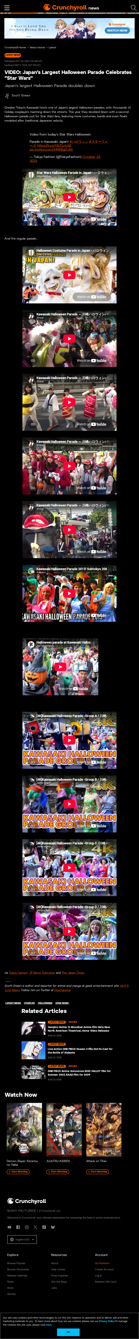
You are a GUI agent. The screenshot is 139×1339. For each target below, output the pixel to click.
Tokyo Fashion (18, 973)
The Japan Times (73, 973)
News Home (37, 47)
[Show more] (7, 8)
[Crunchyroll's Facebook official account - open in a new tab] (18, 1227)
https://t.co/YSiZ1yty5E (54, 145)
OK (68, 1332)
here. (49, 1325)
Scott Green (21, 95)
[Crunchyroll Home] (26, 1203)
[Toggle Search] (134, 8)
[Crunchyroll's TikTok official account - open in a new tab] (44, 1227)
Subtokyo (48, 973)
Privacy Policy (107, 1321)
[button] (22, 1239)
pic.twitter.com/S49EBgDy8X (51, 149)
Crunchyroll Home (15, 47)
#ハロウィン (79, 141)
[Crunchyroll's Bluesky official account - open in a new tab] (53, 1227)
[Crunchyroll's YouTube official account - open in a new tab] (9, 1227)
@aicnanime (62, 990)
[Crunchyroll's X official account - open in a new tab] (35, 1227)
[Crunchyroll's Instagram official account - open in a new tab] (26, 1227)
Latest (52, 47)
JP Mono (35, 973)
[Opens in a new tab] (69, 28)
